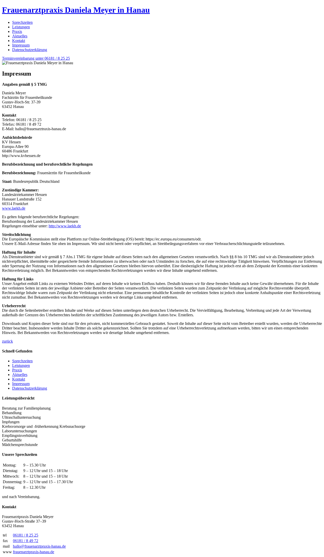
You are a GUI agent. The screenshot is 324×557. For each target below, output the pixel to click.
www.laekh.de (13, 208)
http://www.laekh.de (65, 226)
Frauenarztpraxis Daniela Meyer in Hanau (76, 9)
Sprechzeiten (22, 22)
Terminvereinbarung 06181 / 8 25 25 (36, 58)
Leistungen (21, 27)
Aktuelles (19, 36)
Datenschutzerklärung (29, 50)
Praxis (17, 31)
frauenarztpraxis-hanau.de (33, 552)
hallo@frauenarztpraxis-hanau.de (39, 546)
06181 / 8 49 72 (25, 541)
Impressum (21, 45)
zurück (7, 341)
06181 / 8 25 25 (25, 535)
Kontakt (18, 40)
